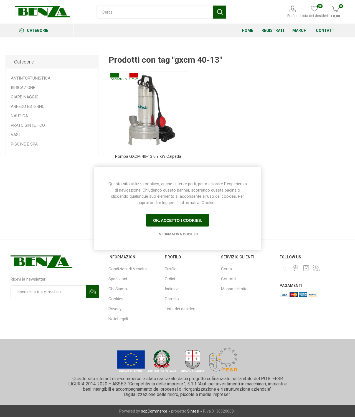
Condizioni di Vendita (127, 268)
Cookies (115, 298)
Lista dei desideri (180, 308)
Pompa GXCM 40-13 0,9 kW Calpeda (148, 156)
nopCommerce (154, 411)
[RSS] (316, 267)
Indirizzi (172, 288)
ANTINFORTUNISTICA (30, 78)
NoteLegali (118, 318)
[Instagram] (305, 267)
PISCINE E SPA (24, 144)
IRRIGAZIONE (23, 87)
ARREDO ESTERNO (28, 106)
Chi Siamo (117, 288)
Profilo (292, 16)
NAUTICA (19, 115)
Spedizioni (117, 278)
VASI (15, 134)
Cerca (226, 268)
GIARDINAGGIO (25, 97)
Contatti (228, 278)
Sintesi (193, 411)
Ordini (170, 278)
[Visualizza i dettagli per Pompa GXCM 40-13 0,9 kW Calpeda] (148, 111)
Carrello (172, 298)
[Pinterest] (295, 267)
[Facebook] (284, 267)
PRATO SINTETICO (28, 125)
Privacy (114, 308)
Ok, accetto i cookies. (177, 220)
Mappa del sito (234, 288)
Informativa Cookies (178, 234)
